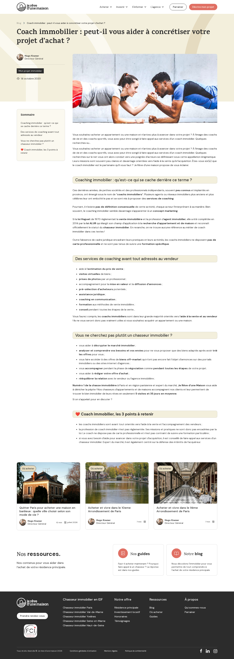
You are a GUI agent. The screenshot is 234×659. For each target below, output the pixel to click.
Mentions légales (110, 651)
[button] (105, 7)
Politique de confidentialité (135, 651)
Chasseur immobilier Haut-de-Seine (83, 625)
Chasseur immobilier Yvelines (79, 616)
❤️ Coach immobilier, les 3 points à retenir (39, 151)
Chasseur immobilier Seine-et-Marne (84, 621)
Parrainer (190, 612)
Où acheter (156, 612)
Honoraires (120, 616)
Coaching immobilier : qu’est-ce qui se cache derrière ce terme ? (39, 125)
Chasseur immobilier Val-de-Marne (83, 612)
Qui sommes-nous (195, 607)
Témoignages (122, 621)
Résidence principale (126, 607)
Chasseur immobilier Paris (77, 607)
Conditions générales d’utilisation (83, 651)
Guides (153, 616)
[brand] (33, 6)
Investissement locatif (127, 612)
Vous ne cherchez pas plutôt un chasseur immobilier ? (37, 142)
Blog (19, 23)
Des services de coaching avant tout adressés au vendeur (40, 133)
